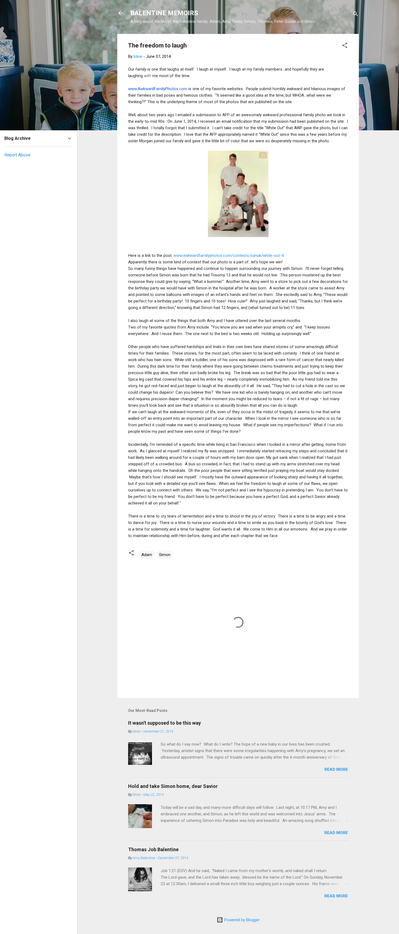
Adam (146, 554)
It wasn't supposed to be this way (164, 723)
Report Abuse (17, 154)
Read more (336, 769)
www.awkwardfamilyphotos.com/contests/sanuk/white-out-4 (228, 255)
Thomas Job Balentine (153, 849)
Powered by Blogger (241, 919)
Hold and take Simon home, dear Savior (173, 786)
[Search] (355, 15)
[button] (344, 46)
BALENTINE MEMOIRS (164, 13)
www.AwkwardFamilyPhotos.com (157, 88)
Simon (164, 554)
